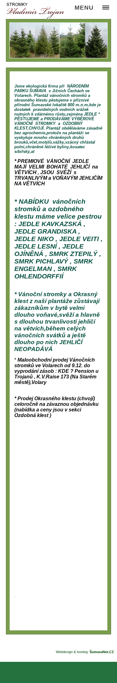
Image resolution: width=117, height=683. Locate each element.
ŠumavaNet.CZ (102, 652)
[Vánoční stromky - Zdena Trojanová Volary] (35, 11)
